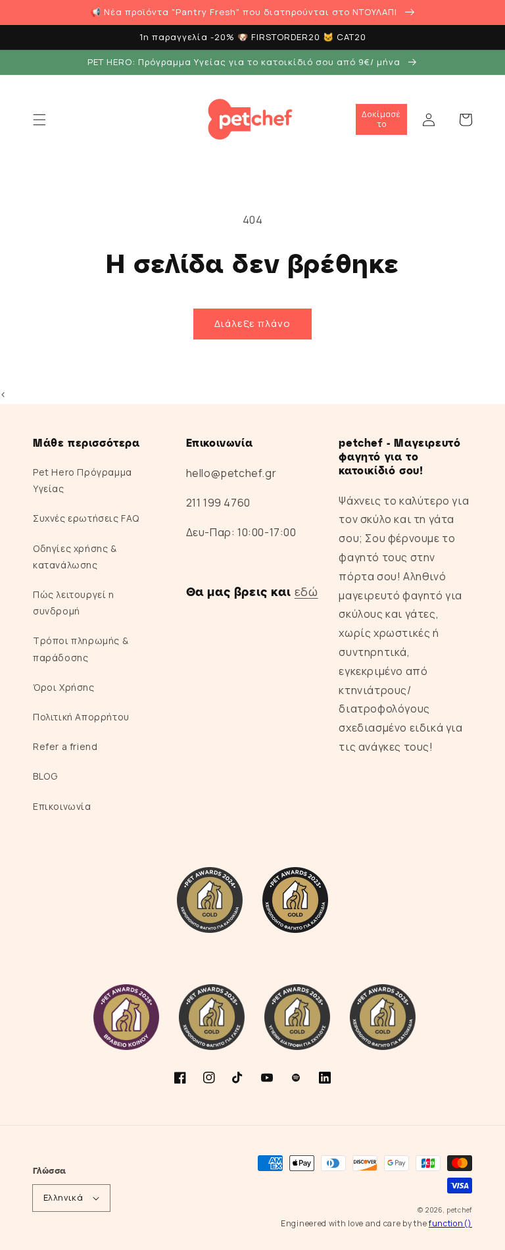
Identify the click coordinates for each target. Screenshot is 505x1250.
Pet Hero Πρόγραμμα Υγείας (82, 480)
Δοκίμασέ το (381, 119)
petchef (459, 1209)
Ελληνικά (63, 1197)
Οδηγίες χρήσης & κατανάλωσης (75, 556)
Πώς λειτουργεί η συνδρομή (73, 602)
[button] (39, 119)
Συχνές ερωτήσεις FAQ (86, 518)
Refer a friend (65, 746)
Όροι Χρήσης (64, 687)
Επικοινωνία (62, 806)
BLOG (45, 776)
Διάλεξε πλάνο (252, 323)
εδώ (306, 591)
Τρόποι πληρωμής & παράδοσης (80, 648)
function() (450, 1223)
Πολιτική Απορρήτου (81, 717)
